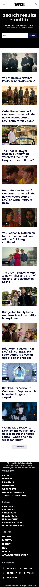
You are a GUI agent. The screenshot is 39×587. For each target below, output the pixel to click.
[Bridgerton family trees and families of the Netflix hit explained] (19, 296)
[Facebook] (3, 577)
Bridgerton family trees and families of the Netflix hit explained (19, 315)
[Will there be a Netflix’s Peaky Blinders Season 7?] (19, 62)
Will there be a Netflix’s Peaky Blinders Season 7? (19, 79)
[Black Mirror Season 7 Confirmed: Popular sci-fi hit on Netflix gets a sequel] (19, 372)
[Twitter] (20, 568)
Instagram (29, 573)
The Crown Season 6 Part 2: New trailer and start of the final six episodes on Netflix (19, 277)
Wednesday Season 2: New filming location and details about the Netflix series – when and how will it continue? (18, 434)
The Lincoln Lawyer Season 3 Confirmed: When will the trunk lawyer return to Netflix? (18, 155)
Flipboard (12, 568)
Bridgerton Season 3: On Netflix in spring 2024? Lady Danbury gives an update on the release (18, 353)
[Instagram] (20, 573)
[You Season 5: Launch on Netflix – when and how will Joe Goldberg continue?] (19, 217)
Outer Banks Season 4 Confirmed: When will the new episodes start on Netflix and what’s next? (18, 116)
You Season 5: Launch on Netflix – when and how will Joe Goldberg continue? (18, 237)
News (5, 68)
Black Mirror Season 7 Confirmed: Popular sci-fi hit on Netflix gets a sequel (19, 392)
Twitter (28, 568)
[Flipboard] (3, 568)
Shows (6, 263)
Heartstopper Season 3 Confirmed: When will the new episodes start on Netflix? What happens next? (18, 197)
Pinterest (12, 573)
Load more (19, 447)
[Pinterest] (3, 573)
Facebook (12, 578)
